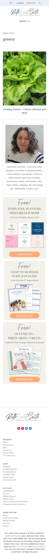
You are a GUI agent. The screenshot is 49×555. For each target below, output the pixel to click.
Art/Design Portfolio (10, 518)
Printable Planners (10, 469)
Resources (7, 450)
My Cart (6, 494)
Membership (8, 445)
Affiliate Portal (8, 499)
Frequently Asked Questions (14, 504)
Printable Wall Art (9, 472)
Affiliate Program (9, 496)
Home (5, 442)
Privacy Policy (8, 453)
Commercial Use (9, 480)
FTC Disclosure (9, 456)
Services (6, 523)
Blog (4, 447)
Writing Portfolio (9, 521)
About (5, 515)
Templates (7, 467)
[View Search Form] (40, 3)
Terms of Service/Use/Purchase (15, 502)
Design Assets (8, 477)
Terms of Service (38, 547)
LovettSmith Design (12, 536)
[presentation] (24, 78)
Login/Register (8, 491)
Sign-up (30, 3)
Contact (6, 526)
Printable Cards (9, 474)
